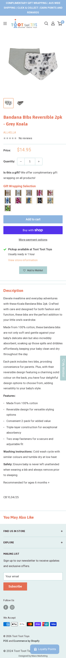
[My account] (53, 23)
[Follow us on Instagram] (12, 607)
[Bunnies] (18, 193)
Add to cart (33, 219)
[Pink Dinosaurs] (39, 193)
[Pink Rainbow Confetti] (50, 193)
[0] (60, 23)
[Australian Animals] (29, 193)
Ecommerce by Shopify (26, 640)
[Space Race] (39, 200)
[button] (33, 270)
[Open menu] (5, 23)
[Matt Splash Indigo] (7, 200)
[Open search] (46, 23)
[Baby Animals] (7, 193)
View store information (23, 260)
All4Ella (9, 132)
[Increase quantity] (38, 161)
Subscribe (15, 586)
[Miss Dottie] (18, 200)
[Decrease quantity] (20, 161)
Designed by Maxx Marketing (33, 655)
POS (5, 640)
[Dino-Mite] (7, 208)
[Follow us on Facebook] (5, 607)
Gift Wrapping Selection (19, 186)
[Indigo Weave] (29, 200)
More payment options (33, 239)
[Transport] (50, 200)
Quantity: (9, 161)
